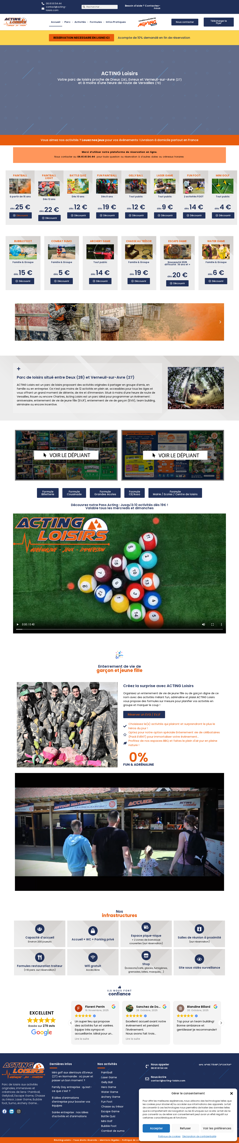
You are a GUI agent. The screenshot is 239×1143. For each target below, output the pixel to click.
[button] (231, 1093)
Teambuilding (122, 101)
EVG (90, 101)
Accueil (42, 22)
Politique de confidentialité (137, 1140)
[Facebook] (4, 1111)
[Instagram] (18, 1111)
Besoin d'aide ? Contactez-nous (142, 7)
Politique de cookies (169, 1136)
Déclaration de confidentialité (199, 1136)
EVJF (105, 101)
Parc (55, 22)
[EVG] (90, 96)
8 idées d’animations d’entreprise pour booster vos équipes (71, 1101)
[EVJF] (105, 96)
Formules (87, 22)
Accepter (156, 1128)
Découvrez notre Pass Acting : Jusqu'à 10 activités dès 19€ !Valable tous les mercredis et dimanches (119, 506)
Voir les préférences (217, 1128)
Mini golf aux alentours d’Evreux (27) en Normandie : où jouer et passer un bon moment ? (72, 1076)
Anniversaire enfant (143, 101)
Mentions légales (110, 1140)
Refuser (185, 1128)
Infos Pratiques (111, 22)
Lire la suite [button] (133, 1039)
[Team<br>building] (122, 94)
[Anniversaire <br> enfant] (144, 94)
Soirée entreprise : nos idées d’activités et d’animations (70, 1114)
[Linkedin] (11, 1111)
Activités (67, 22)
